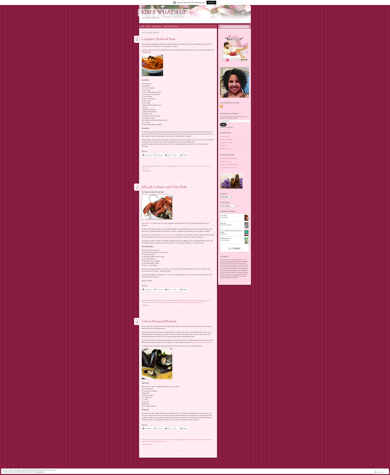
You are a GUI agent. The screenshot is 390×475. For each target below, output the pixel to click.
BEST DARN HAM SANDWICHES (228, 158)
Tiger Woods (224, 215)
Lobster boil (171, 302)
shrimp (143, 168)
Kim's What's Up (163, 12)
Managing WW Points (225, 148)
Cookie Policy (40, 472)
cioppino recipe (177, 166)
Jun (137, 320)
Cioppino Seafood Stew (159, 39)
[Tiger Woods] (246, 220)
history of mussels (202, 439)
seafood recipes (199, 166)
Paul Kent (224, 234)
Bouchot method (193, 439)
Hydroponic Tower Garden (226, 142)
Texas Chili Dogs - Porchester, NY (228, 167)
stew (147, 168)
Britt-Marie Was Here (226, 238)
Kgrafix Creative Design (170, 26)
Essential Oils (157, 26)
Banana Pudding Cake (225, 161)
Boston (150, 223)
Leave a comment (146, 170)
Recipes (165, 166)
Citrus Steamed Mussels (159, 321)
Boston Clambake (176, 300)
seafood (193, 166)
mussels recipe (145, 441)
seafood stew (207, 166)
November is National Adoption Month (229, 164)
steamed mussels (162, 441)
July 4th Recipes (159, 302)
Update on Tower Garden (226, 139)
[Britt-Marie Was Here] (246, 243)
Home (142, 26)
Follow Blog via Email (229, 114)
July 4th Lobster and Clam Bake (164, 187)
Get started (211, 2)
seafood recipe (153, 441)
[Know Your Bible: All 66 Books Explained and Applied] (246, 236)
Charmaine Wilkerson (227, 224)
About (148, 26)
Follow (223, 124)
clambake (203, 300)
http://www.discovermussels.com (201, 342)
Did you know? (166, 439)
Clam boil (198, 300)
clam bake (192, 300)
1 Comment (145, 305)
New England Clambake (185, 302)
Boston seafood (186, 300)
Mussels (188, 166)
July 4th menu (150, 302)
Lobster (183, 166)
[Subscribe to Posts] (221, 108)
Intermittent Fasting (224, 136)
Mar (137, 38)
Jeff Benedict (225, 217)
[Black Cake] (246, 228)
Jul (137, 186)
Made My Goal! (224, 145)
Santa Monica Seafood (167, 235)
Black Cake (223, 223)
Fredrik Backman (226, 240)
